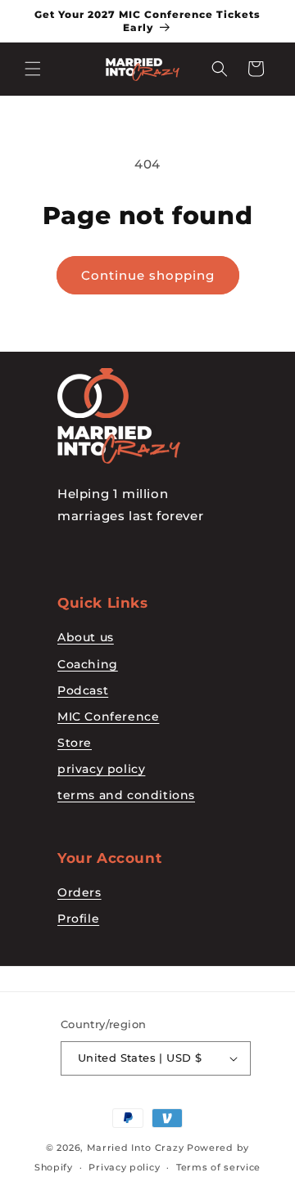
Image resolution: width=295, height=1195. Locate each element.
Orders (79, 892)
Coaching (87, 664)
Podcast (82, 690)
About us (85, 637)
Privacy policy (124, 1167)
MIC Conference (108, 716)
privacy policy (101, 768)
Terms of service (218, 1167)
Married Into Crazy (135, 1147)
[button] (33, 69)
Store (74, 742)
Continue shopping (148, 275)
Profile (78, 918)
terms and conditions (126, 795)
